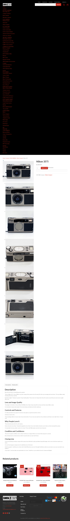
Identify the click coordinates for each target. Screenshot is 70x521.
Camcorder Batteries (7, 64)
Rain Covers (5, 57)
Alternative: (50, 167)
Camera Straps (6, 49)
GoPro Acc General (7, 35)
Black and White (6, 132)
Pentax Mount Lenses (7, 81)
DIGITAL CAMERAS (7, 10)
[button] (3, 160)
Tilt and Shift (5, 108)
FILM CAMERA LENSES (8, 99)
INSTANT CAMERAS (7, 37)
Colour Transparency (7, 134)
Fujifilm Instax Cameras (8, 44)
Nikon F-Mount (6, 77)
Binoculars (5, 152)
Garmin (4, 150)
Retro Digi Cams (6, 11)
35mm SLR (5, 22)
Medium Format (6, 20)
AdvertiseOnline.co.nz (45, 518)
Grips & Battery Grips (7, 68)
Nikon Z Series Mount (7, 88)
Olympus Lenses (6, 90)
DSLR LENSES (6, 71)
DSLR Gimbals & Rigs (7, 53)
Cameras (4, 8)
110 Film (4, 136)
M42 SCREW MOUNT (7, 106)
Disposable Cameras (7, 38)
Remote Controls (6, 59)
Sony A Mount (6, 84)
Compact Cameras (7, 13)
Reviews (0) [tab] (14, 384)
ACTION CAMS (6, 26)
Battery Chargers (6, 48)
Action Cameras (6, 27)
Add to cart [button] (10, 485)
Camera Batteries (6, 66)
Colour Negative (6, 130)
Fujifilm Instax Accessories (8, 42)
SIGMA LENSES (6, 110)
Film (3, 127)
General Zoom (6, 125)
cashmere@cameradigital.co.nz (9, 509)
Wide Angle (5, 119)
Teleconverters (6, 115)
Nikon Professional (7, 79)
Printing (4, 145)
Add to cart (44, 168)
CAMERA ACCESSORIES (8, 46)
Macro (4, 112)
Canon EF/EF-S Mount (7, 73)
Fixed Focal (5, 123)
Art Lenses (5, 121)
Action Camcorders (7, 29)
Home (4, 6)
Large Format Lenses (7, 103)
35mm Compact (6, 24)
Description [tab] (8, 384)
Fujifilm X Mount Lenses (8, 97)
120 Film (4, 137)
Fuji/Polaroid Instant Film (8, 40)
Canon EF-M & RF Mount (8, 95)
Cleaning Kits (5, 51)
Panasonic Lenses (6, 92)
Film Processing (6, 143)
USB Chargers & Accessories (9, 61)
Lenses (4, 70)
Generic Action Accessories (9, 33)
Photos (4, 148)
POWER (4, 63)
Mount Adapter (6, 114)
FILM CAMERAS (6, 19)
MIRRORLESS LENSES (7, 86)
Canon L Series (6, 75)
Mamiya (4, 104)
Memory (4, 55)
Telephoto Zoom (6, 117)
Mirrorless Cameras (7, 17)
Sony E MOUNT (6, 93)
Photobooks (5, 147)
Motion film (5, 139)
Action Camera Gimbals (8, 31)
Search (58, 4)
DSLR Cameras (6, 15)
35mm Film (5, 128)
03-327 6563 (8, 506)
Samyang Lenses (6, 82)
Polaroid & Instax (6, 141)
